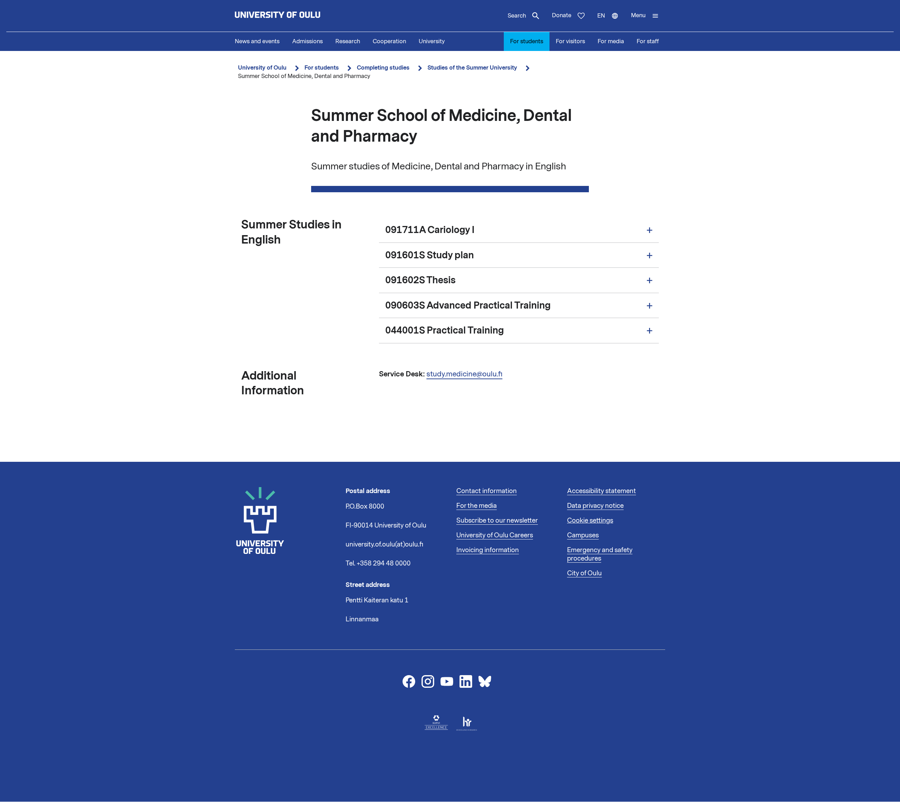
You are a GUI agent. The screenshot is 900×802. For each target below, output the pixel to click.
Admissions (307, 41)
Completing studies (383, 68)
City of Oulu (584, 573)
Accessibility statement (601, 491)
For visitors (570, 41)
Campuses (583, 535)
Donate (561, 15)
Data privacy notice (595, 505)
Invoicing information (487, 550)
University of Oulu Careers (494, 535)
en (611, 22)
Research (347, 41)
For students (526, 41)
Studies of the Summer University (472, 68)
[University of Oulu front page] (294, 16)
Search (517, 16)
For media (611, 41)
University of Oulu (262, 68)
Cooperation (389, 41)
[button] (645, 16)
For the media (476, 505)
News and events (257, 41)
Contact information (486, 491)
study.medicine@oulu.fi (464, 374)
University (432, 41)
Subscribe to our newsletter (497, 520)
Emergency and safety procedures (599, 554)
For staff (648, 41)
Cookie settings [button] (590, 520)
